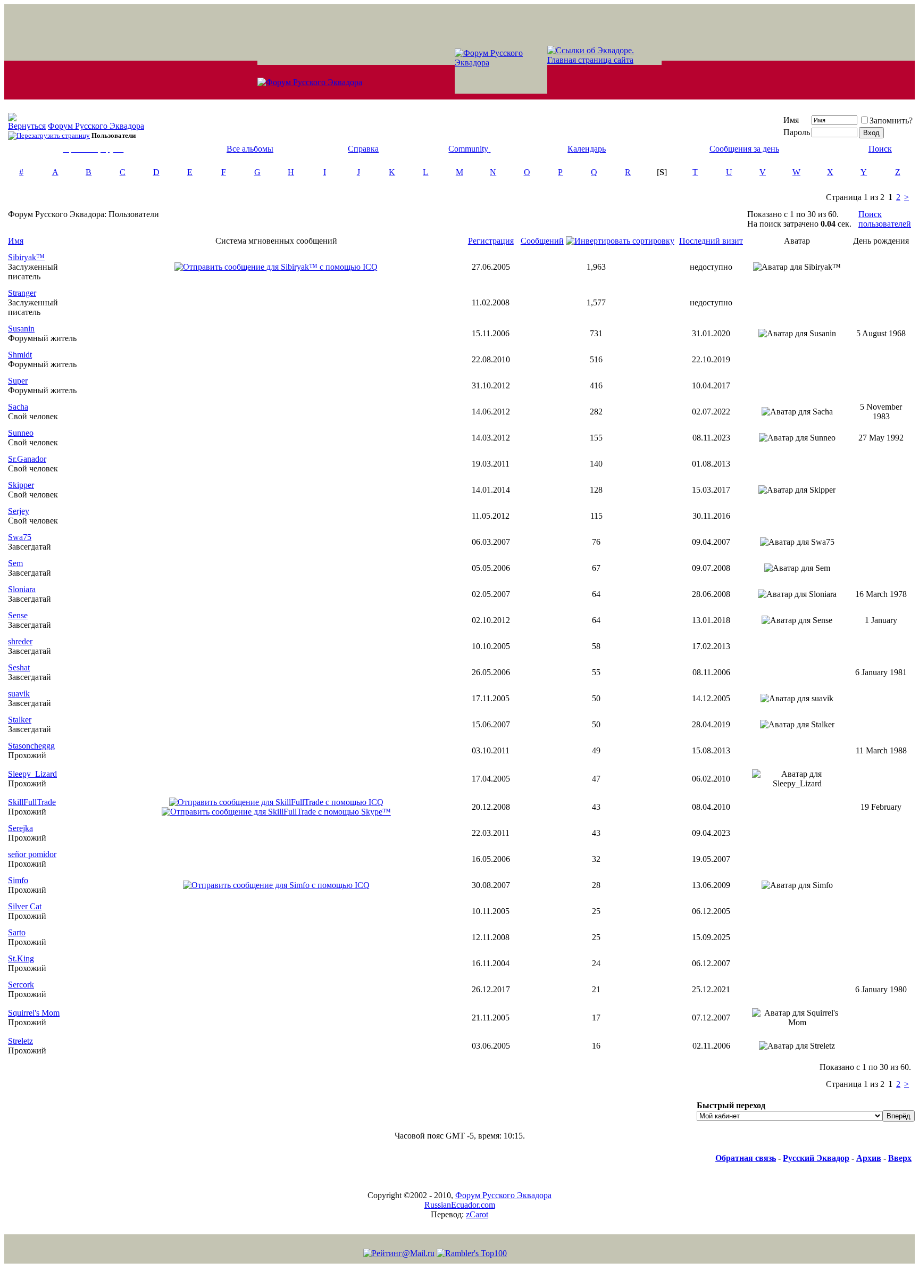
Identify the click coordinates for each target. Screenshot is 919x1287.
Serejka (20, 828)
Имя (791, 119)
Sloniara (22, 589)
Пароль (796, 132)
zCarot (477, 1214)
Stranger (22, 292)
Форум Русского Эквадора (96, 125)
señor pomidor (32, 854)
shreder (20, 641)
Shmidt (20, 354)
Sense (18, 615)
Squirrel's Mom (34, 1012)
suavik (19, 693)
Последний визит (711, 240)
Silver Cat (24, 906)
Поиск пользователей (884, 219)
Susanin (21, 328)
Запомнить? (891, 120)
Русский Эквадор (816, 1158)
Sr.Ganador (27, 458)
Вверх (900, 1158)
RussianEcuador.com (459, 1204)
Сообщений (542, 240)
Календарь (586, 148)
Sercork (21, 984)
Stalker (19, 719)
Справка (363, 148)
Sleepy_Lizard (32, 773)
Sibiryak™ (26, 257)
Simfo (18, 880)
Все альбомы (250, 148)
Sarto (17, 932)
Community (468, 148)
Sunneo (21, 432)
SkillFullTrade (32, 802)
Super (18, 380)
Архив (868, 1158)
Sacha (18, 406)
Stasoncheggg (31, 745)
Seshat (19, 667)
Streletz (20, 1040)
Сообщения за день (744, 148)
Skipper (21, 484)
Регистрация (491, 240)
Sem (15, 563)
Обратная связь (745, 1158)
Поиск (880, 148)
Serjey (18, 511)
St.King (21, 958)
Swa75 (19, 537)
